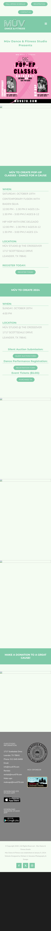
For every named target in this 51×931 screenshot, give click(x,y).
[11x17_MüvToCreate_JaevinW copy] (25, 561)
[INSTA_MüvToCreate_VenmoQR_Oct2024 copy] (25, 672)
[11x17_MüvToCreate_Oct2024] (25, 480)
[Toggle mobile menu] (46, 23)
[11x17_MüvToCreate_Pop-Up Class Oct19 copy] (25, 399)
